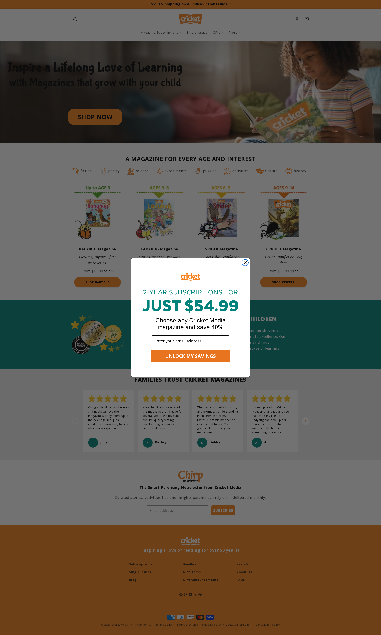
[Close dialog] (245, 262)
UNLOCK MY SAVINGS (190, 356)
